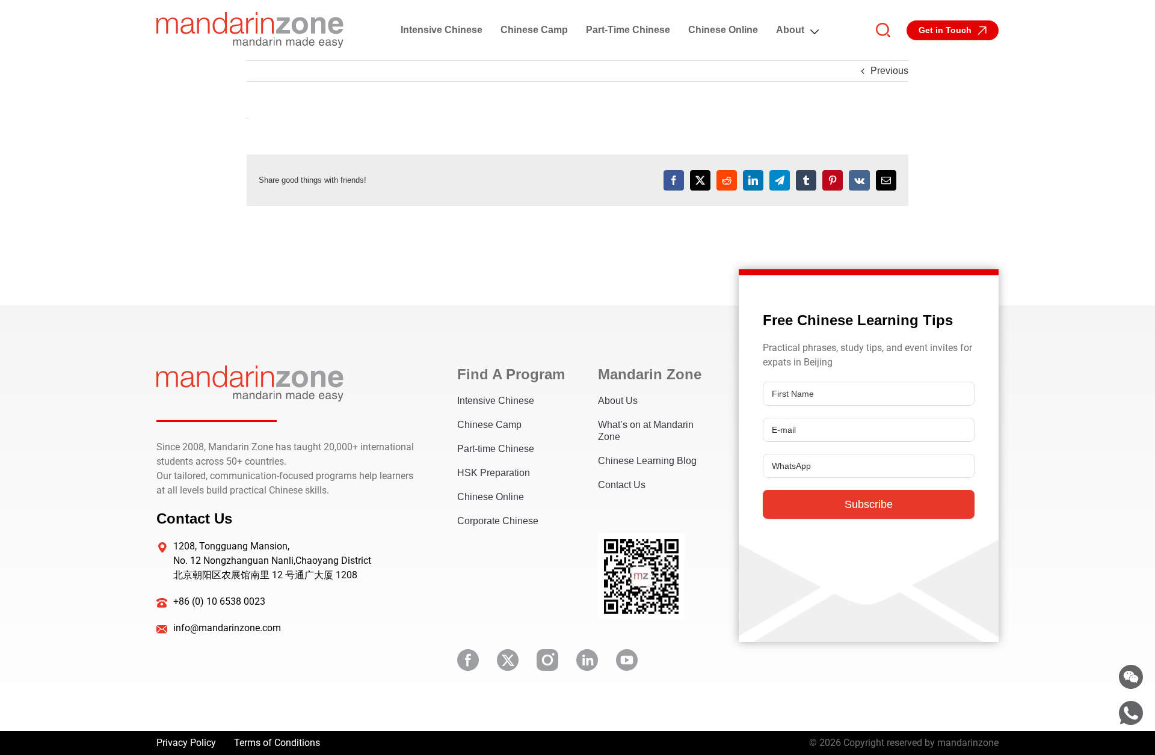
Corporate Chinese (497, 521)
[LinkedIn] (753, 180)
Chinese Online (723, 30)
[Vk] (859, 180)
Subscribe (869, 504)
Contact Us (621, 485)
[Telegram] (779, 180)
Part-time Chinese (628, 30)
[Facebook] (674, 180)
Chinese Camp (534, 30)
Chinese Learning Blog (647, 461)
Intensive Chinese (441, 30)
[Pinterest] (832, 180)
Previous (889, 71)
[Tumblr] (806, 180)
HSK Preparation (493, 473)
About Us (618, 401)
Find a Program (509, 374)
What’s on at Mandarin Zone (646, 431)
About (790, 30)
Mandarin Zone (649, 374)
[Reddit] (726, 180)
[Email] (886, 180)
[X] (700, 180)
